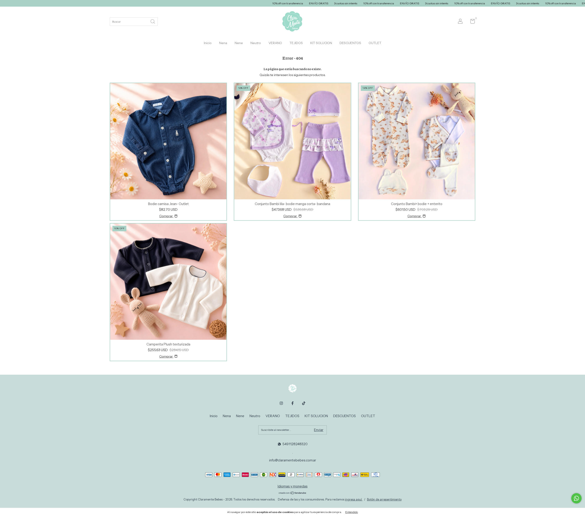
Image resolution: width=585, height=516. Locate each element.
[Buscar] (153, 21)
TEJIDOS (296, 43)
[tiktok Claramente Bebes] (304, 403)
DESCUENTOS (350, 43)
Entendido (351, 512)
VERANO (275, 43)
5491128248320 (295, 444)
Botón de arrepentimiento (384, 499)
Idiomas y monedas (293, 486)
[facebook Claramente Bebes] (292, 403)
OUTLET (375, 43)
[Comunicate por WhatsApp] (576, 498)
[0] (470, 22)
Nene (239, 43)
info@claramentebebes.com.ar (292, 460)
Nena (223, 43)
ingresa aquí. (353, 499)
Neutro (255, 43)
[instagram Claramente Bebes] (281, 403)
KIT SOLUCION (321, 43)
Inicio (208, 43)
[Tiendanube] (292, 493)
